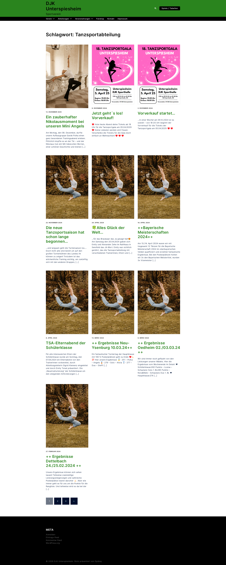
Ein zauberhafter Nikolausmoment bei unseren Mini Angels (65, 121)
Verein (49, 19)
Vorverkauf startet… (156, 113)
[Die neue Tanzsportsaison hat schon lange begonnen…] (67, 187)
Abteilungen (63, 19)
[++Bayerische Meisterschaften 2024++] (159, 187)
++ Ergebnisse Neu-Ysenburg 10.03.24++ (112, 345)
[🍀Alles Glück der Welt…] (113, 187)
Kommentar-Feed (54, 540)
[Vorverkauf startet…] (159, 74)
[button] (155, 8)
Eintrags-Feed (52, 537)
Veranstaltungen (82, 19)
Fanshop (100, 19)
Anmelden (50, 534)
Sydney (98, 561)
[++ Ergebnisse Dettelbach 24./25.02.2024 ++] (67, 416)
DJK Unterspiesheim (63, 6)
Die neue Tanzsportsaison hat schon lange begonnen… (65, 234)
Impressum (122, 19)
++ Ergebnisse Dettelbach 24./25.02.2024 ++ (63, 461)
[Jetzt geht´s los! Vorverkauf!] (113, 74)
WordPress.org (53, 543)
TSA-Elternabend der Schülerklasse (66, 345)
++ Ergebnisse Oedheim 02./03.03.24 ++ (159, 347)
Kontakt (110, 19)
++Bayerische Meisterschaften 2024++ (153, 232)
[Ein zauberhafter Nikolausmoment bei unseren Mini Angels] (67, 76)
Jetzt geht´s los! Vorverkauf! (107, 115)
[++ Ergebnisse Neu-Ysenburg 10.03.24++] (113, 302)
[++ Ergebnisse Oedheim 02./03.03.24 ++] (159, 302)
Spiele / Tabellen (170, 8)
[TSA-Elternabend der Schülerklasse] (67, 302)
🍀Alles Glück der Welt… (108, 230)
